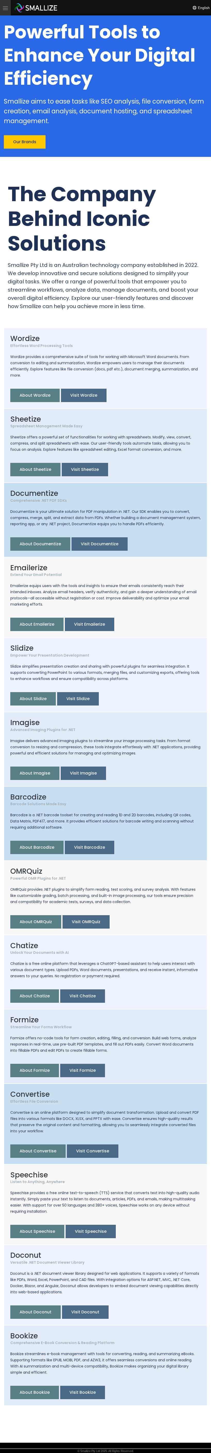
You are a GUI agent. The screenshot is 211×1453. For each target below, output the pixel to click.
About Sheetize (35, 469)
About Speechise (37, 1231)
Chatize (24, 946)
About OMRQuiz (36, 922)
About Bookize (35, 1392)
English (203, 8)
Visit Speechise (91, 1231)
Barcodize (28, 797)
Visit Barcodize (89, 847)
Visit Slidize (78, 699)
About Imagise (35, 773)
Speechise (29, 1175)
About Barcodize (37, 847)
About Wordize (35, 395)
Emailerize (28, 568)
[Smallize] (36, 7)
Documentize (34, 493)
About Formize (35, 1070)
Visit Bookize (82, 1392)
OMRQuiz (26, 871)
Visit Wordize (83, 395)
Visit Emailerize (89, 624)
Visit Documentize (99, 544)
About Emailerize (37, 624)
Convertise (30, 1094)
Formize (24, 1020)
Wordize (25, 339)
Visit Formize (82, 1070)
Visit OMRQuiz (86, 922)
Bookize (24, 1336)
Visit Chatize (82, 996)
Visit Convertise (92, 1151)
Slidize (21, 648)
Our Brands (24, 142)
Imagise (25, 723)
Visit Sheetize (85, 469)
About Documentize (40, 544)
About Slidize (33, 699)
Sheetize (25, 419)
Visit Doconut (85, 1312)
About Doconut (35, 1312)
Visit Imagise (83, 773)
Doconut (25, 1255)
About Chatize (35, 996)
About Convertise (38, 1151)
